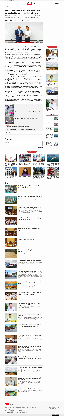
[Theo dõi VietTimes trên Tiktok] (56, 409)
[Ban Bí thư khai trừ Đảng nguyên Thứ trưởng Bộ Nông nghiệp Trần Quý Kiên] (52, 103)
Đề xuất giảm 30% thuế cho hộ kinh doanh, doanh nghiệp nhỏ (30, 336)
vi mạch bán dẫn (14, 52)
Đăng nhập (57, 3)
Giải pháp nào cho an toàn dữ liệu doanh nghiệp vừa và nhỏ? (50, 84)
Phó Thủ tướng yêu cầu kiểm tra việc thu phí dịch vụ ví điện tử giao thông (49, 118)
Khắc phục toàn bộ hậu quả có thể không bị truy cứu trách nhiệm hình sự (29, 218)
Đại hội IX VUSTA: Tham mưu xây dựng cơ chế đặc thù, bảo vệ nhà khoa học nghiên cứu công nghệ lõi (11, 164)
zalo (53, 409)
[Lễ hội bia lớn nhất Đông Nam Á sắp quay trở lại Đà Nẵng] (11, 285)
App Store (54, 415)
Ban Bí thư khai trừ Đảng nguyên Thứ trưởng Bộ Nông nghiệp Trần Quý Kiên (50, 109)
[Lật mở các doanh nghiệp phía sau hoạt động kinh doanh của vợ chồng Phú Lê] (11, 349)
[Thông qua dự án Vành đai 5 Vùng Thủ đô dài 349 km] (11, 232)
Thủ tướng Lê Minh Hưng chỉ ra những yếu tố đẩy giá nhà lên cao (29, 378)
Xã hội (6, 183)
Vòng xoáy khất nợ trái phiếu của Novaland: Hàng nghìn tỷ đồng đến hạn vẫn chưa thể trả (38, 177)
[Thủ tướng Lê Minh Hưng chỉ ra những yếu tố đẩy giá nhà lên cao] (11, 381)
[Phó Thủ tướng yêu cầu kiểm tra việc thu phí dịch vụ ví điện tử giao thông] (56, 118)
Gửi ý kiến (40, 147)
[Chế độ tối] (53, 3)
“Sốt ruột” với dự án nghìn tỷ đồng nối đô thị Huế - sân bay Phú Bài (50, 71)
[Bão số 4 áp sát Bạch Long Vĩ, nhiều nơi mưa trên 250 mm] (11, 253)
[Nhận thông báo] (51, 3)
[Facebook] (35, 15)
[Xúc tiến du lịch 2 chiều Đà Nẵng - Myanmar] (11, 392)
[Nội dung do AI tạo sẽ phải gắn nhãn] (25, 171)
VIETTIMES (32, 3)
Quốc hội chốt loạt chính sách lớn (26, 239)
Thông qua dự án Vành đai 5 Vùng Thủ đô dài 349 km (29, 229)
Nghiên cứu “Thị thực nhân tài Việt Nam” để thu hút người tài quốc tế (49, 144)
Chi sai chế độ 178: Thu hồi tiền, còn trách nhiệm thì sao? (50, 59)
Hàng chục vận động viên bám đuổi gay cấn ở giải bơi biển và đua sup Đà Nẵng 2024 (27, 112)
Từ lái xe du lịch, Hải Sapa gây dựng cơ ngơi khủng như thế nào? (10, 177)
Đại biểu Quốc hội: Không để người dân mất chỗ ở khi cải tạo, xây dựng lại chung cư (30, 293)
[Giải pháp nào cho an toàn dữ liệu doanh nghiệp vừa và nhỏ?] (52, 78)
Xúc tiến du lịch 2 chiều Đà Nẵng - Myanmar (28, 389)
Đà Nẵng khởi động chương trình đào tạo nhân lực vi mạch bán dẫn (26, 118)
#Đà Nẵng (10, 132)
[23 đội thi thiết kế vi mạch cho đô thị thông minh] (52, 91)
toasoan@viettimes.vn (54, 406)
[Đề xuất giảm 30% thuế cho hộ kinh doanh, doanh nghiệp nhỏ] (11, 339)
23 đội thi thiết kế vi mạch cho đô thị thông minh (50, 96)
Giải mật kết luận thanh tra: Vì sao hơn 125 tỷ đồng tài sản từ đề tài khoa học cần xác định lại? (30, 325)
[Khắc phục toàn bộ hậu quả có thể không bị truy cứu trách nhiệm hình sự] (11, 221)
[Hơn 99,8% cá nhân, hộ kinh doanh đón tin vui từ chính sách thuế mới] (56, 124)
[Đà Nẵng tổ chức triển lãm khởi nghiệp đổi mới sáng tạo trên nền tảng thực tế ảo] (9, 107)
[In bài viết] (37, 15)
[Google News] (41, 15)
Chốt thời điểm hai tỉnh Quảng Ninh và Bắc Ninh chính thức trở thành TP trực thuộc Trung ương (49, 137)
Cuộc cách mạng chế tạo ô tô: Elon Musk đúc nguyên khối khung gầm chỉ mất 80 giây (53, 177)
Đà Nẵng (12, 48)
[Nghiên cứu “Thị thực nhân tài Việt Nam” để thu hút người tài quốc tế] (56, 144)
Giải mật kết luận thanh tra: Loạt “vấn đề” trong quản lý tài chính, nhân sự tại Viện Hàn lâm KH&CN (30, 272)
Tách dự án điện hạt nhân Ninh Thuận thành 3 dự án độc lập (49, 130)
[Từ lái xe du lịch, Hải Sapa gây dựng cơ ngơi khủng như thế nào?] (11, 171)
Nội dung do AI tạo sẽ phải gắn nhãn (25, 176)
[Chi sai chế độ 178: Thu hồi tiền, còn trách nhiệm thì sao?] (52, 53)
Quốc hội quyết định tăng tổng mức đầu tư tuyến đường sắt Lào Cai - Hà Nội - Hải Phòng (29, 207)
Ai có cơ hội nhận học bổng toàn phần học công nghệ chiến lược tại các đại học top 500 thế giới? (29, 357)
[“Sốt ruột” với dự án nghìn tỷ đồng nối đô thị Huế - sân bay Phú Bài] (52, 66)
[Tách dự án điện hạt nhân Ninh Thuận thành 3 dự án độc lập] (56, 130)
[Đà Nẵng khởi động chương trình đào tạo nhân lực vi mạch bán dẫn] (9, 120)
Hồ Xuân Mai (8, 15)
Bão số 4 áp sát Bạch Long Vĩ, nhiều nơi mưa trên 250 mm (29, 250)
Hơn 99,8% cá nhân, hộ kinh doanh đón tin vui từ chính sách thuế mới (49, 124)
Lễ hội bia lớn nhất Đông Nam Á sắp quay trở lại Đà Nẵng (30, 282)
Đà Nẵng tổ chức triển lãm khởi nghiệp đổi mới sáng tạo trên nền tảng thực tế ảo (28, 106)
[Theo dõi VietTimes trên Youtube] (55, 409)
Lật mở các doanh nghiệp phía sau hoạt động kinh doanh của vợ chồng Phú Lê (30, 346)
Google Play (57, 415)
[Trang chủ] (5, 7)
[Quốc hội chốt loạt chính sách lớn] (11, 242)
